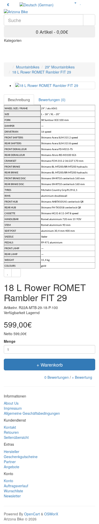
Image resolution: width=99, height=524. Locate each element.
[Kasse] (92, 2)
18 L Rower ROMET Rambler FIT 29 (41, 72)
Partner (10, 461)
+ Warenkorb (50, 364)
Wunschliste (13, 490)
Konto (8, 480)
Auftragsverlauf (16, 485)
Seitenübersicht (16, 437)
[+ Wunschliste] (8, 272)
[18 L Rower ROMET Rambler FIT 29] (54, 85)
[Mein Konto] (73, 2)
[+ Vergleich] (16, 272)
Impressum (13, 408)
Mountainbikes (27, 66)
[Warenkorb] (86, 2)
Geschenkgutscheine (21, 456)
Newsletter (12, 495)
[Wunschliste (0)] (80, 2)
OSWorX (51, 513)
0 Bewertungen (56, 377)
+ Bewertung (82, 377)
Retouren (11, 432)
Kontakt (10, 427)
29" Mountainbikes (60, 66)
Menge (9, 341)
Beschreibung (19, 99)
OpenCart (32, 513)
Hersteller (11, 451)
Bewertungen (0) (52, 99)
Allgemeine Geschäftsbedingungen (32, 413)
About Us (11, 403)
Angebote (11, 466)
